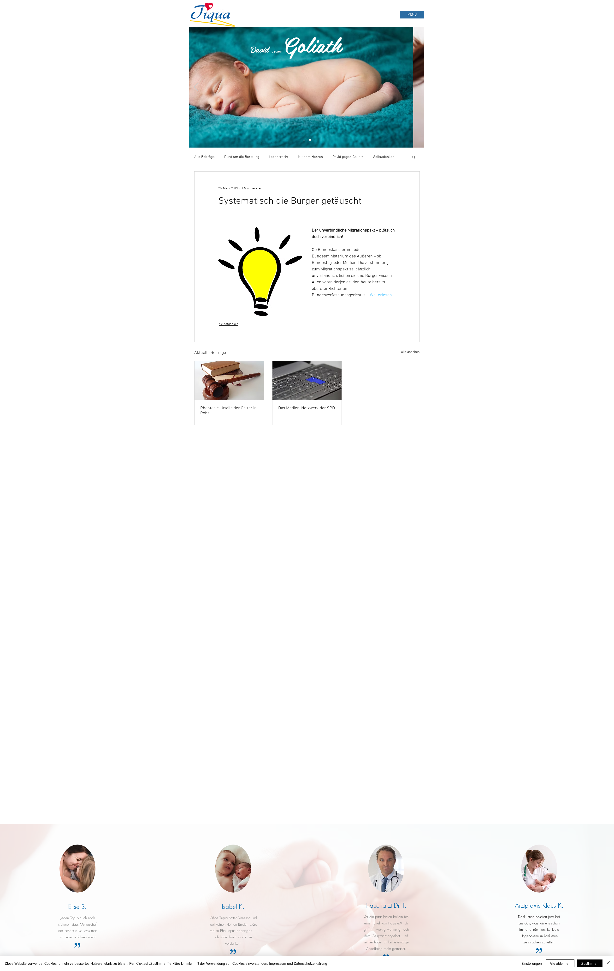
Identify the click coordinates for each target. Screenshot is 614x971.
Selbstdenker (383, 157)
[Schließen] (608, 963)
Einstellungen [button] (531, 963)
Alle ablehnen (560, 963)
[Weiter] (417, 87)
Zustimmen (589, 963)
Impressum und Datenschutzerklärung (298, 963)
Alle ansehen (410, 352)
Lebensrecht (278, 157)
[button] (413, 157)
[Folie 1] (304, 140)
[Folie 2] (310, 140)
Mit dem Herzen (310, 157)
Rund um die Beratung (241, 157)
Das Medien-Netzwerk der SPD (306, 408)
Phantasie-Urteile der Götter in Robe (228, 411)
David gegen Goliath (348, 157)
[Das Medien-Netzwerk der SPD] (307, 380)
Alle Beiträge (204, 157)
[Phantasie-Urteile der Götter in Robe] (229, 380)
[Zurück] (196, 87)
